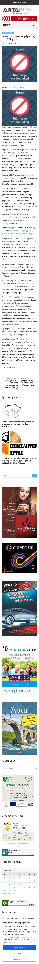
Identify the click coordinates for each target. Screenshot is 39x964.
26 (24, 887)
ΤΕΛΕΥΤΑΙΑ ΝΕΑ (8, 33)
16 (9, 884)
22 (4, 887)
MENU (8, 25)
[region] (19, 941)
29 (4, 891)
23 (9, 887)
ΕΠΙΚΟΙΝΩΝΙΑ (22, 2)
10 (14, 881)
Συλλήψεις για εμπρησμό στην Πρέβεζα (18, 918)
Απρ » (8, 894)
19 (24, 884)
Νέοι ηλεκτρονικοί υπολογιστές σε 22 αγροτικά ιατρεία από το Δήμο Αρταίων (19, 424)
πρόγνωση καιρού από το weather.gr (18, 843)
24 (14, 887)
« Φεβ (3, 894)
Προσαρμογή (19, 953)
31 (14, 891)
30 (9, 891)
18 (19, 884)
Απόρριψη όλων (19, 959)
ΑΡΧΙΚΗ (14, 2)
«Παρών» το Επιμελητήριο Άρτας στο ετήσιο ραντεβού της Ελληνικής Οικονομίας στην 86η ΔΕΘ (19, 460)
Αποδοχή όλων (19, 947)
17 (14, 884)
